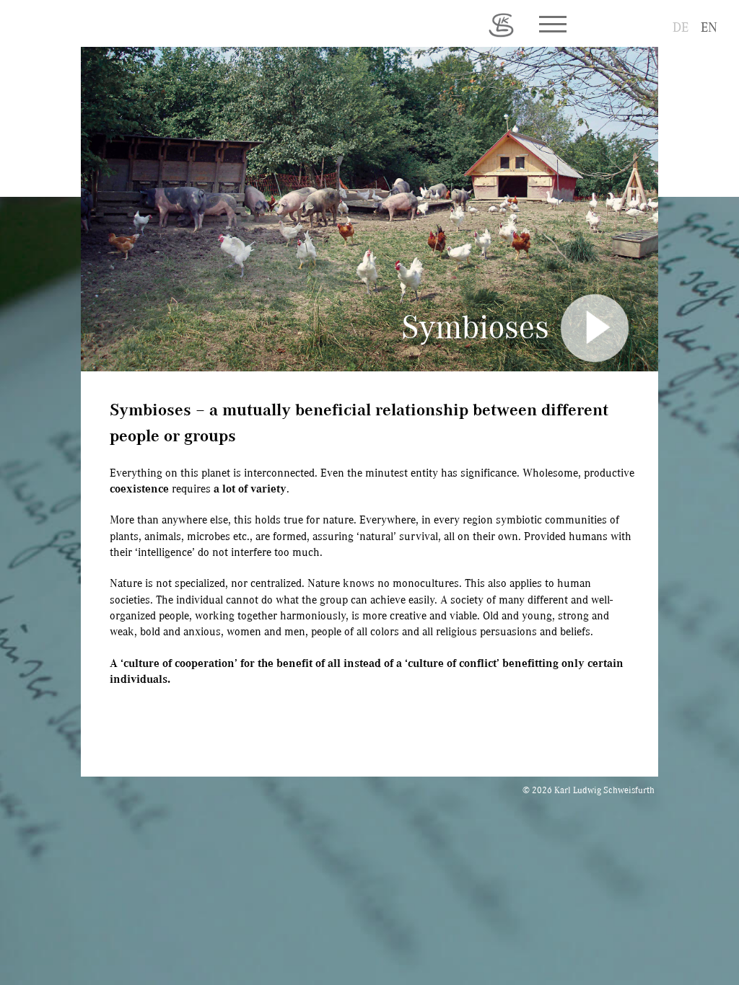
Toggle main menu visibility (552, 23)
